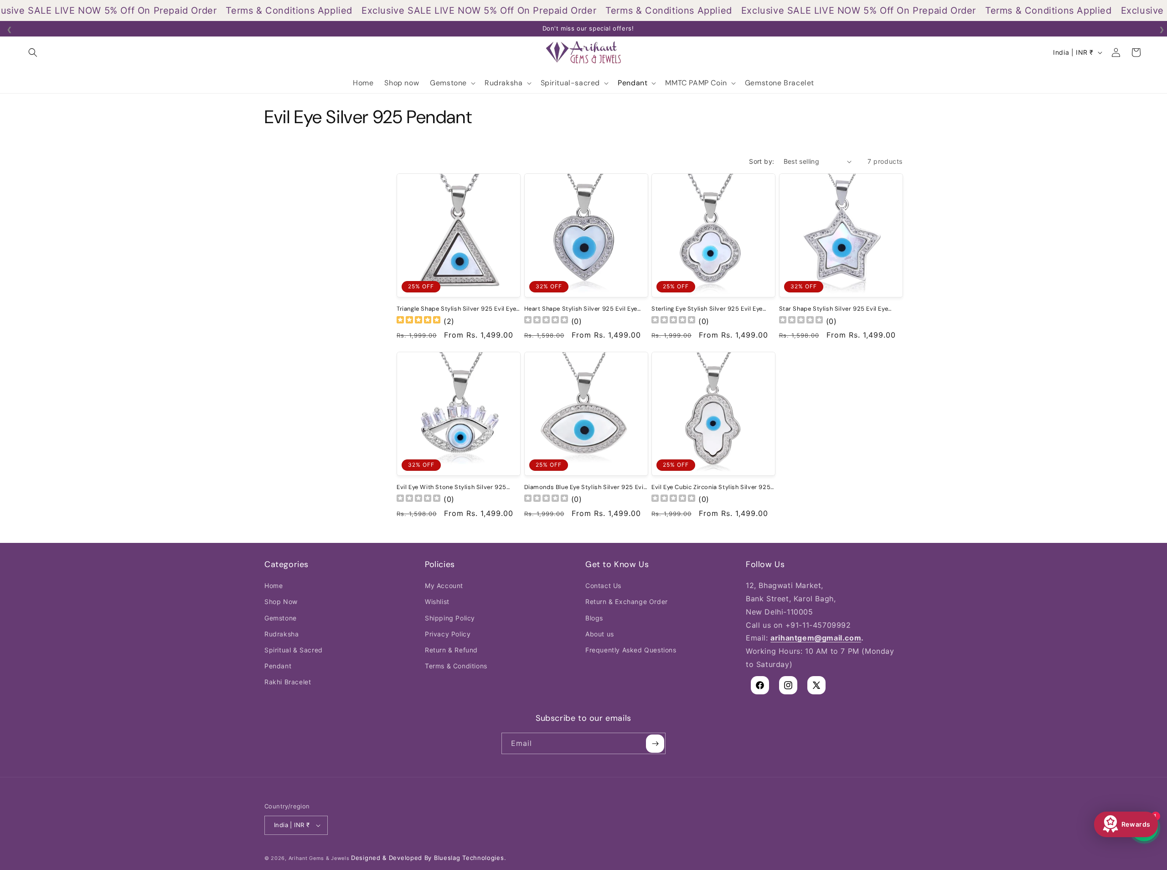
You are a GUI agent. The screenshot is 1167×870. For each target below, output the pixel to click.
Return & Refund (451, 650)
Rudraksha (281, 634)
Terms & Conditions (456, 666)
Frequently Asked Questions (630, 650)
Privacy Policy (447, 634)
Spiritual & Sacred (293, 650)
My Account (444, 585)
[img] (418, 321)
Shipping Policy (450, 618)
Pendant (277, 666)
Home (273, 585)
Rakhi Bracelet (287, 682)
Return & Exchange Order (626, 601)
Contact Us (603, 585)
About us (599, 634)
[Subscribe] (655, 743)
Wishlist (437, 601)
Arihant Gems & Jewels (319, 858)
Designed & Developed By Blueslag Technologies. (428, 857)
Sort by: (761, 161)
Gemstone (280, 618)
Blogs (594, 618)
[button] (33, 52)
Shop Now (281, 601)
